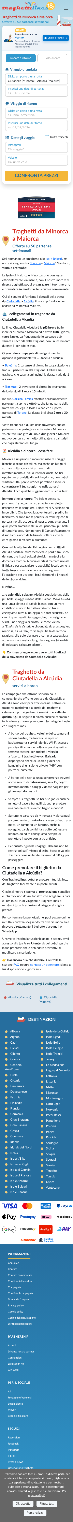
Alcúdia (29, 301)
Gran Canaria (18, 1125)
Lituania (51, 1081)
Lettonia (51, 1076)
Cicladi (14, 1048)
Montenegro (54, 1098)
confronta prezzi (36, 175)
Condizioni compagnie (20, 1293)
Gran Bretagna (19, 1119)
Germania (16, 1114)
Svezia (50, 1165)
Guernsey (16, 1136)
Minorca (35, 263)
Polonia (51, 1126)
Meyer (12, 1409)
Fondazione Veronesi (19, 1397)
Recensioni (14, 1437)
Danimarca (17, 1086)
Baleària (10, 365)
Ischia (14, 1153)
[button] (36, 38)
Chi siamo (13, 1263)
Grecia (14, 1130)
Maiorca (49, 263)
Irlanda (14, 1142)
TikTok (11, 1455)
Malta (50, 1087)
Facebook (13, 1443)
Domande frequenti (19, 1299)
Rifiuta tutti (47, 1503)
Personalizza (35, 1512)
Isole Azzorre (19, 1181)
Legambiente (15, 1403)
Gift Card (13, 1369)
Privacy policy (16, 1305)
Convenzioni (15, 1357)
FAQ (16, 964)
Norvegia (52, 1109)
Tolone (22, 412)
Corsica (15, 1059)
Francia (14, 1108)
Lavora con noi (16, 1363)
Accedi (12, 1345)
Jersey (50, 1059)
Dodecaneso (18, 1091)
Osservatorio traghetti (20, 1468)
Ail (9, 1391)
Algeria (14, 1037)
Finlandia (16, 1102)
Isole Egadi (53, 1037)
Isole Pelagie (54, 1048)
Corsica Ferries (22, 399)
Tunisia (50, 1176)
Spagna (50, 1154)
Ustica (50, 1182)
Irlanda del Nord (20, 1147)
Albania (15, 1031)
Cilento (15, 1053)
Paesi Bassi (53, 1115)
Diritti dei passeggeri (20, 1323)
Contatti (12, 1269)
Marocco (52, 1092)
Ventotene (53, 1187)
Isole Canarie (19, 1192)
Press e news (15, 1462)
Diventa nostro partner (21, 1351)
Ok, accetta (23, 1503)
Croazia (15, 1080)
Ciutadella (13, 301)
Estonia (15, 1097)
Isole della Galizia (57, 1031)
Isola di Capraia (20, 1169)
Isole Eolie (53, 1042)
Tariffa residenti (59, 137)
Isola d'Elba (17, 1158)
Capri (13, 1042)
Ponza (50, 1131)
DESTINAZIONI (42, 1020)
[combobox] (36, 81)
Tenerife (51, 1170)
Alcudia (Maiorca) (19, 997)
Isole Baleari (54, 258)
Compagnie (14, 1287)
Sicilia (50, 1148)
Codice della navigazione (22, 1317)
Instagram (13, 1449)
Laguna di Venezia (58, 1070)
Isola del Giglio (20, 1164)
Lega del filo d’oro (18, 1416)
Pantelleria (53, 1120)
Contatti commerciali (20, 1275)
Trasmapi (11, 386)
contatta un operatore (44, 964)
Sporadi (51, 1159)
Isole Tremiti (54, 1053)
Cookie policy (15, 1311)
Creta (13, 1075)
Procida (51, 1137)
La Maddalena (55, 1065)
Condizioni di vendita (20, 1281)
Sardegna (52, 1143)
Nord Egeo (53, 1103)
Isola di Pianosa (20, 1175)
